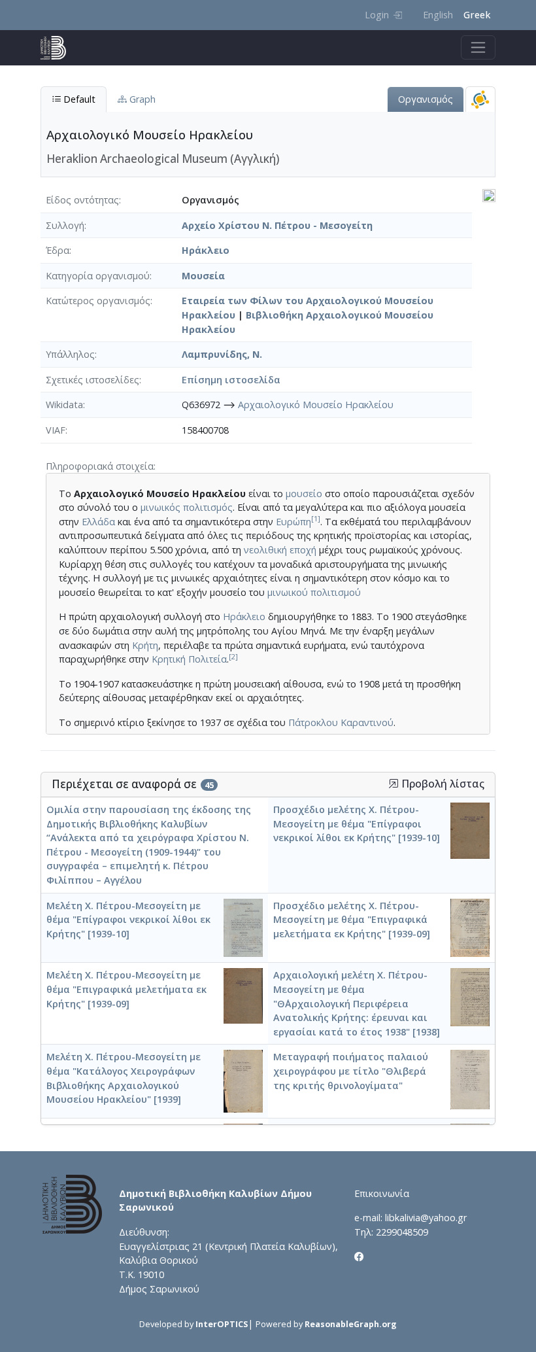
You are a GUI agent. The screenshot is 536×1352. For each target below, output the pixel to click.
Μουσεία (203, 275)
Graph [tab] (141, 99)
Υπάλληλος (70, 354)
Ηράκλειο (205, 250)
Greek (476, 15)
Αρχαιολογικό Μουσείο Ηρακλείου (316, 404)
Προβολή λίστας (441, 784)
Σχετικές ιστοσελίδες (92, 379)
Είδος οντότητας (82, 200)
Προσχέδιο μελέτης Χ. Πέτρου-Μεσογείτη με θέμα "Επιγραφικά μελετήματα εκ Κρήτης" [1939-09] (351, 919)
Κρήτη (145, 645)
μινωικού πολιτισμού (314, 592)
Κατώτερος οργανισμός (98, 300)
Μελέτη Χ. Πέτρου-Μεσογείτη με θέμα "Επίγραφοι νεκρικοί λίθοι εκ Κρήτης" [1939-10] (128, 919)
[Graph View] (480, 99)
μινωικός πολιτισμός (187, 507)
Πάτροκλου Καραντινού (341, 722)
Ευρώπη (293, 521)
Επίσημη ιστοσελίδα (231, 379)
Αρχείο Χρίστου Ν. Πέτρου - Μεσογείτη (277, 225)
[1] (315, 518)
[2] (233, 656)
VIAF (55, 430)
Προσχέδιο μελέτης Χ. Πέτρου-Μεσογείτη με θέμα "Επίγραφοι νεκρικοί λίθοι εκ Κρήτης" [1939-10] (356, 823)
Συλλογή (65, 225)
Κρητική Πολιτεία (189, 659)
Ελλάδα (98, 521)
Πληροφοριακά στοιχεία (100, 466)
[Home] (58, 48)
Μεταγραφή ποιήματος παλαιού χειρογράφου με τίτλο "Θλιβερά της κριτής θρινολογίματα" (350, 1070)
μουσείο (304, 493)
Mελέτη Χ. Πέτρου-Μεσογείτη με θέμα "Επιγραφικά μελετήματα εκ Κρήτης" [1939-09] (126, 989)
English (438, 15)
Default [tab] (78, 99)
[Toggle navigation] (478, 47)
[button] (393, 783)
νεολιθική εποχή (280, 550)
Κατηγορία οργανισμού (98, 275)
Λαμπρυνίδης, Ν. (222, 354)
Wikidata (64, 404)
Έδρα (57, 250)
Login (377, 15)
